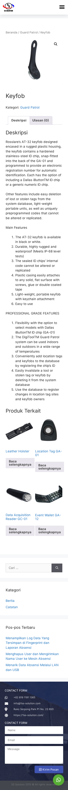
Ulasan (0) (40, 120)
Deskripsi (18, 120)
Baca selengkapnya (20, 462)
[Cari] (57, 568)
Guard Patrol (29, 32)
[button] (62, 7)
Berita (10, 601)
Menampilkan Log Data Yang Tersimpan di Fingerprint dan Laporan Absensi (27, 642)
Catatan (12, 607)
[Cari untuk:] (29, 568)
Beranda (11, 32)
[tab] (19, 120)
